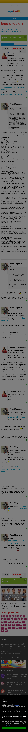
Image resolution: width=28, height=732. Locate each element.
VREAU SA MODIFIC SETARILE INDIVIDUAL (14, 729)
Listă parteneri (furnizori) (6, 725)
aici (7, 711)
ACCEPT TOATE (14, 727)
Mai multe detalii (16, 705)
